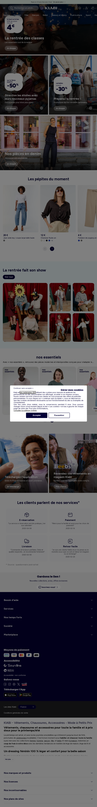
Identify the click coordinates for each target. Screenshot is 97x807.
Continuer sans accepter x (23, 388)
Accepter (37, 415)
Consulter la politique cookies (25, 410)
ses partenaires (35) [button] (28, 392)
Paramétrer (59, 415)
